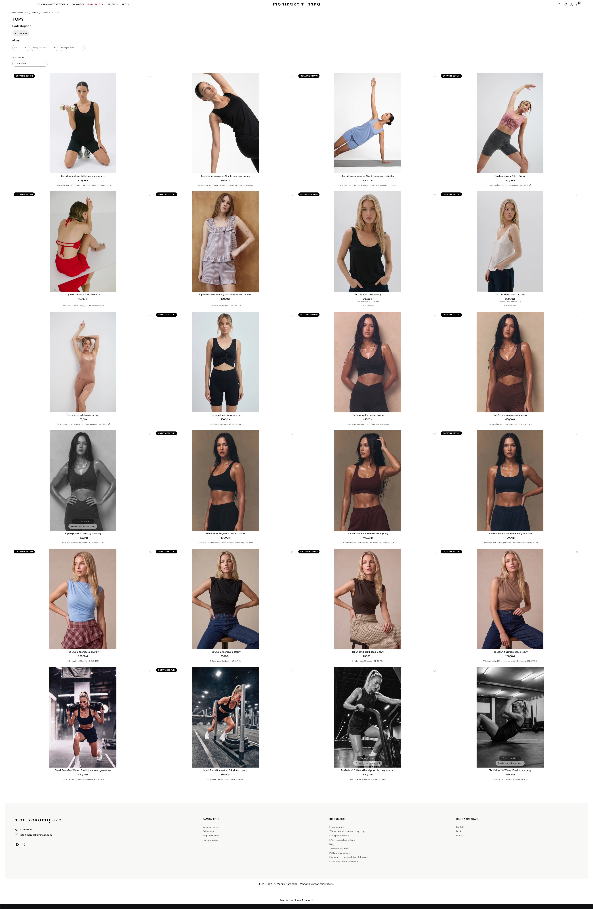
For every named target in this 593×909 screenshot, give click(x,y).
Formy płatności (211, 840)
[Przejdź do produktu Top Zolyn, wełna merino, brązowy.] (510, 362)
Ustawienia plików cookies (342, 861)
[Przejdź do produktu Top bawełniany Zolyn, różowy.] (510, 123)
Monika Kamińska (20, 12)
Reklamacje (208, 831)
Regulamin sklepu (211, 835)
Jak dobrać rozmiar (339, 848)
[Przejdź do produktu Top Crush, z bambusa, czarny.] (225, 599)
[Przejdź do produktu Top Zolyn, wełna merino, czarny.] (368, 362)
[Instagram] (23, 844)
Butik (458, 831)
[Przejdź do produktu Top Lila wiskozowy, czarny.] (368, 241)
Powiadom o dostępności (83, 526)
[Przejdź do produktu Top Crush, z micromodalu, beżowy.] (510, 599)
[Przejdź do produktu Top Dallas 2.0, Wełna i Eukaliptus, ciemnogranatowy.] (368, 717)
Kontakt (460, 827)
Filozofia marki (336, 827)
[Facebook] (17, 844)
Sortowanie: (18, 57)
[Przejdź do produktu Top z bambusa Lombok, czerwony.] (83, 241)
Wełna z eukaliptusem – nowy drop (347, 831)
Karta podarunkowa (339, 835)
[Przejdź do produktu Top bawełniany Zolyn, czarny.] (225, 362)
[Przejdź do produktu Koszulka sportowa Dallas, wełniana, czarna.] (83, 123)
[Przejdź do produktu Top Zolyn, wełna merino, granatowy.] (83, 480)
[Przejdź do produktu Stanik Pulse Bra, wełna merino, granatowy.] (510, 480)
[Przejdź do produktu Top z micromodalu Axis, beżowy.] (83, 362)
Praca (459, 835)
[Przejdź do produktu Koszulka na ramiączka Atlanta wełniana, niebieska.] (368, 123)
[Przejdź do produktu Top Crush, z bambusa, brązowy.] (368, 599)
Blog (331, 844)
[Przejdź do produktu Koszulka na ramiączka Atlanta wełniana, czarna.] (225, 123)
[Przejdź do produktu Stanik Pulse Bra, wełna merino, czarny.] (225, 480)
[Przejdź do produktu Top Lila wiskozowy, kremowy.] (510, 241)
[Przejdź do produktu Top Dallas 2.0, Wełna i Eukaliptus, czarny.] (510, 717)
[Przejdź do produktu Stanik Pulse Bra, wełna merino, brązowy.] (368, 480)
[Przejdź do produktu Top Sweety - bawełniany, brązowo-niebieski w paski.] (225, 241)
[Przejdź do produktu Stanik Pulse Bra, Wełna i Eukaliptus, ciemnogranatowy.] (83, 717)
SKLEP (35, 12)
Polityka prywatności (339, 852)
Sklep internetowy (295, 900)
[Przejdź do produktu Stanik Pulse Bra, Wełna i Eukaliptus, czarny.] (225, 717)
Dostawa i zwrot (211, 827)
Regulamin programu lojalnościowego (348, 857)
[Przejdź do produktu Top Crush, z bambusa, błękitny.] (83, 599)
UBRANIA (46, 12)
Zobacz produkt (83, 169)
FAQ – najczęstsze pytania (342, 840)
